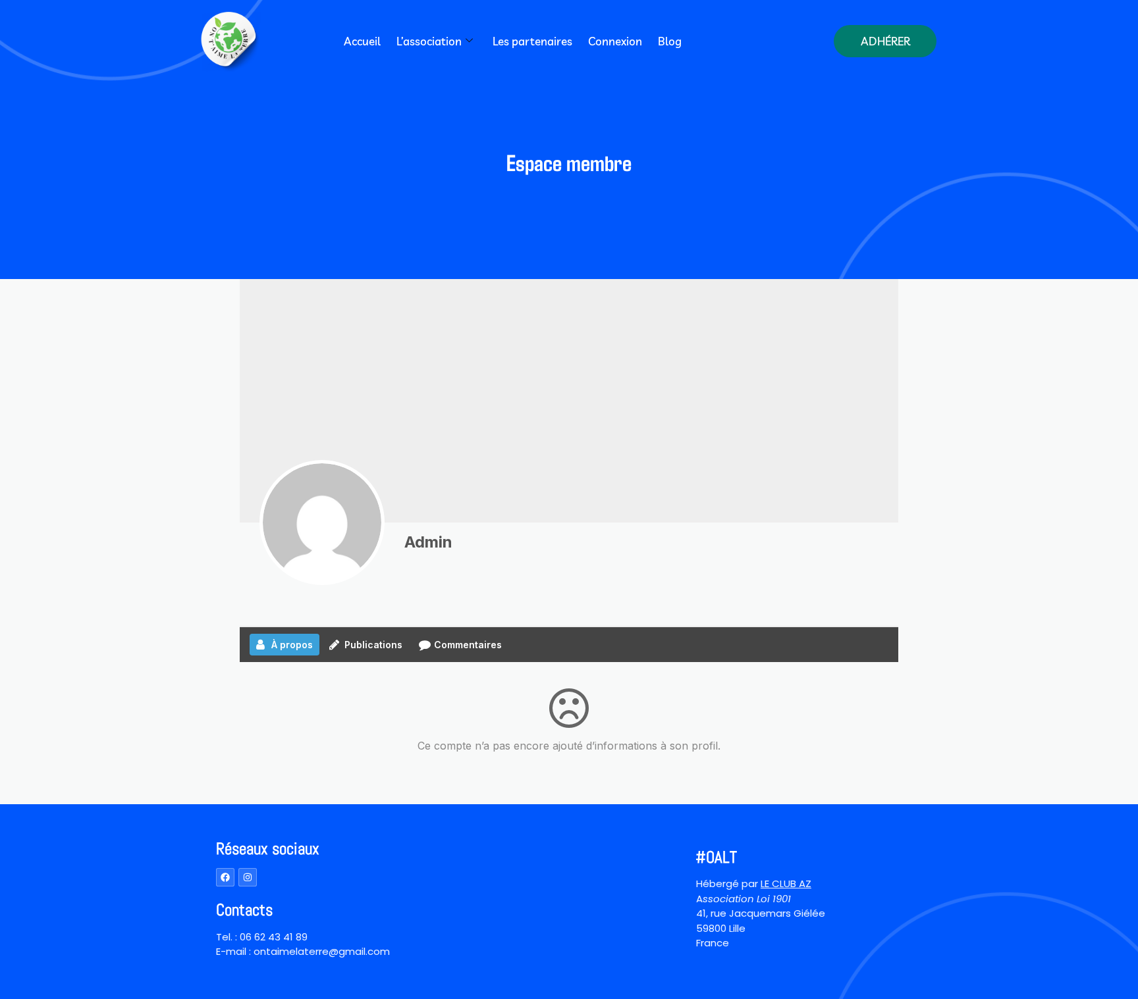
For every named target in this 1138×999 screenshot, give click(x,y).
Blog (670, 41)
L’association (429, 41)
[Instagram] (247, 877)
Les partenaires (532, 41)
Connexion (615, 41)
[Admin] (322, 522)
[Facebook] (225, 877)
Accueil (362, 41)
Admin (428, 541)
